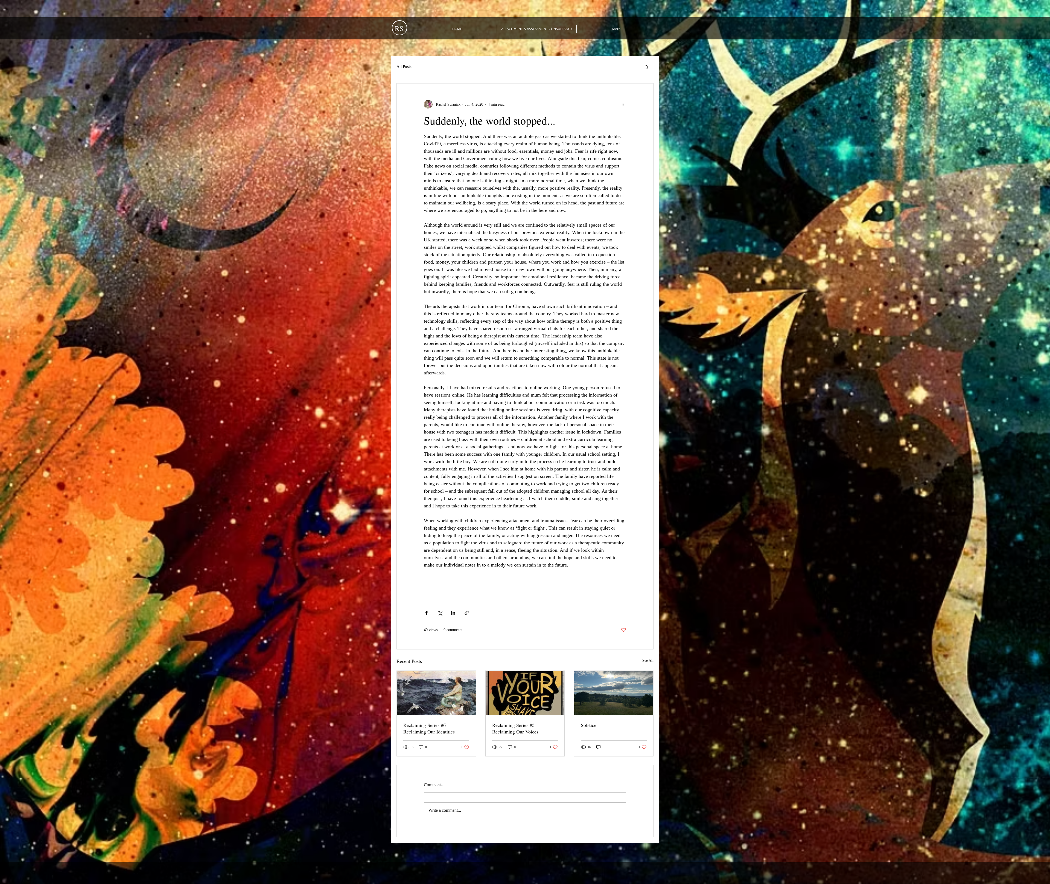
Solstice (588, 725)
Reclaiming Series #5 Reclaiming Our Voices (515, 728)
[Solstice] (613, 693)
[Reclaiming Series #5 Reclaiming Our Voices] (525, 693)
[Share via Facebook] (426, 613)
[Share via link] (466, 613)
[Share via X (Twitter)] (439, 613)
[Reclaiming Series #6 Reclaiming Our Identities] (436, 693)
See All (648, 660)
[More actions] (623, 104)
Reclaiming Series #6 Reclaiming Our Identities (429, 728)
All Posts (404, 66)
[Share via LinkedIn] (453, 613)
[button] (646, 67)
